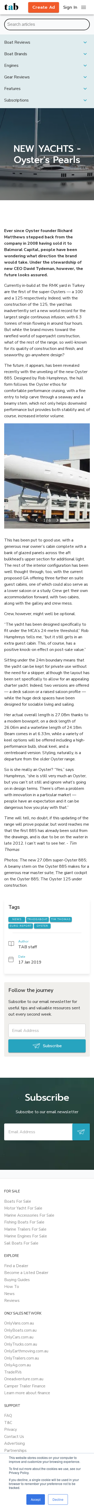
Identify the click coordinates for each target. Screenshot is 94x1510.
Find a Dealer (16, 1265)
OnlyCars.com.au (18, 1337)
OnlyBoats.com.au (20, 1330)
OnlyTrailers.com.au (21, 1358)
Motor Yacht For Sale (23, 1208)
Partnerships (15, 1450)
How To (11, 1286)
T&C (8, 1422)
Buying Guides (17, 1279)
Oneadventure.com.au (23, 1379)
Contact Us (14, 1436)
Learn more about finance (27, 1393)
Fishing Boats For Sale (24, 1222)
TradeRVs (13, 1372)
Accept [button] (35, 1499)
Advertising (14, 1443)
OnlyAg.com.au (17, 1365)
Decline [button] (57, 1499)
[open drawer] (83, 7)
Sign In (70, 7)
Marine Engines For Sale (25, 1236)
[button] (47, 42)
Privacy (10, 1429)
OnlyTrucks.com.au (20, 1344)
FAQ (8, 1415)
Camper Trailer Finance (24, 1386)
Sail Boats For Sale (21, 1243)
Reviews (12, 1300)
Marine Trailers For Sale (25, 1229)
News (9, 1293)
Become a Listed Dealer (26, 1272)
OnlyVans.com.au (19, 1323)
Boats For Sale (17, 1201)
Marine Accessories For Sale (29, 1215)
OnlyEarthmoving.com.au (26, 1351)
